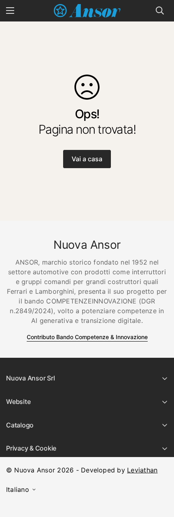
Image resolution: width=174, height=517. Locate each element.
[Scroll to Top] (159, 474)
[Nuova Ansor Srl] (87, 10)
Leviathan (142, 470)
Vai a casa (87, 159)
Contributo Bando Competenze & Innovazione (87, 336)
